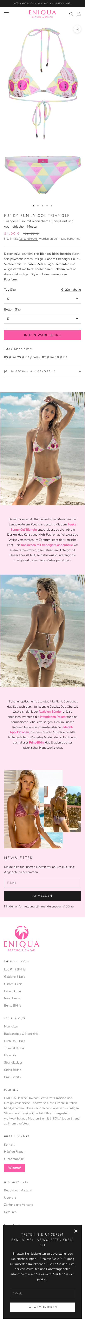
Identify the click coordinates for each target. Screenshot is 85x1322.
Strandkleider (13, 1062)
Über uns (10, 1198)
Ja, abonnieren (42, 1307)
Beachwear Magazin (18, 1190)
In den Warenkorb (42, 335)
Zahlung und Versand (18, 1205)
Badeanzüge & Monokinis (21, 1034)
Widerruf (14, 1168)
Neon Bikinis (12, 998)
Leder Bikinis (12, 991)
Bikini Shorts (12, 1077)
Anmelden (42, 896)
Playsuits (10, 1055)
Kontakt (9, 1144)
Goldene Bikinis (14, 977)
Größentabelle (71, 289)
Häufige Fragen (14, 1152)
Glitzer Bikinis (13, 984)
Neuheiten (11, 1026)
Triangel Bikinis (14, 1048)
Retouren (10, 1212)
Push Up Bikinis (14, 1041)
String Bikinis (12, 1070)
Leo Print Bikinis (14, 969)
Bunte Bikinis (12, 1005)
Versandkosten (28, 239)
